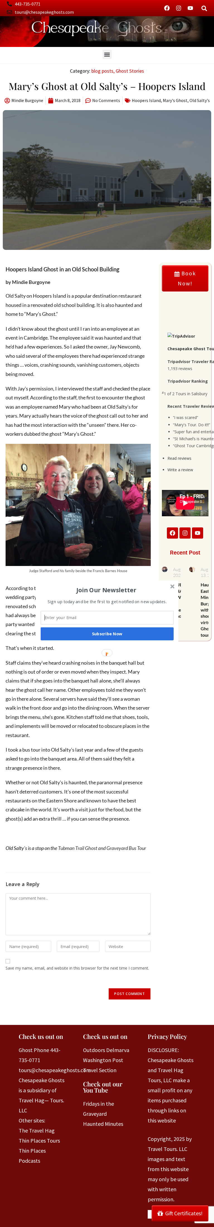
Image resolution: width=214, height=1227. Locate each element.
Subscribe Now (107, 633)
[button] (106, 589)
